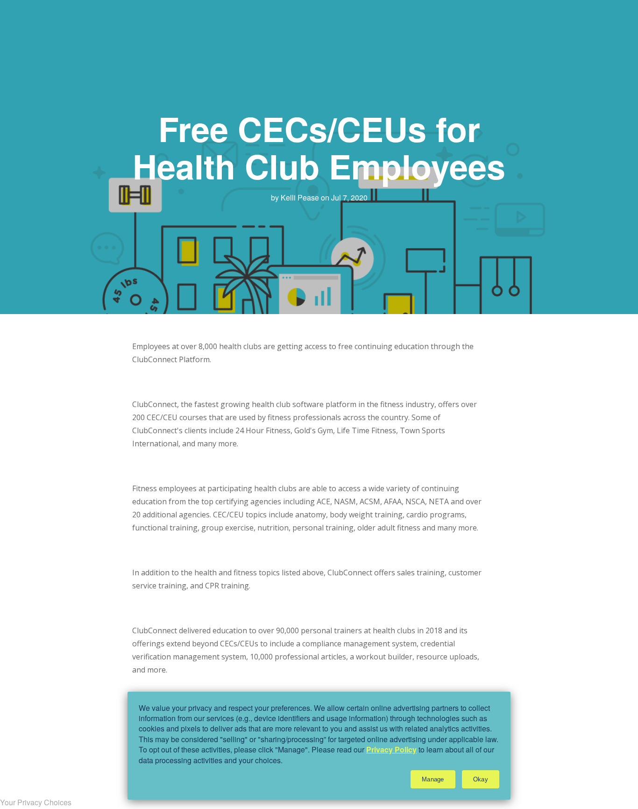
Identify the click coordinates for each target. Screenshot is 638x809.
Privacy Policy (391, 749)
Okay (480, 779)
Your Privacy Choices (35, 802)
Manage (433, 779)
